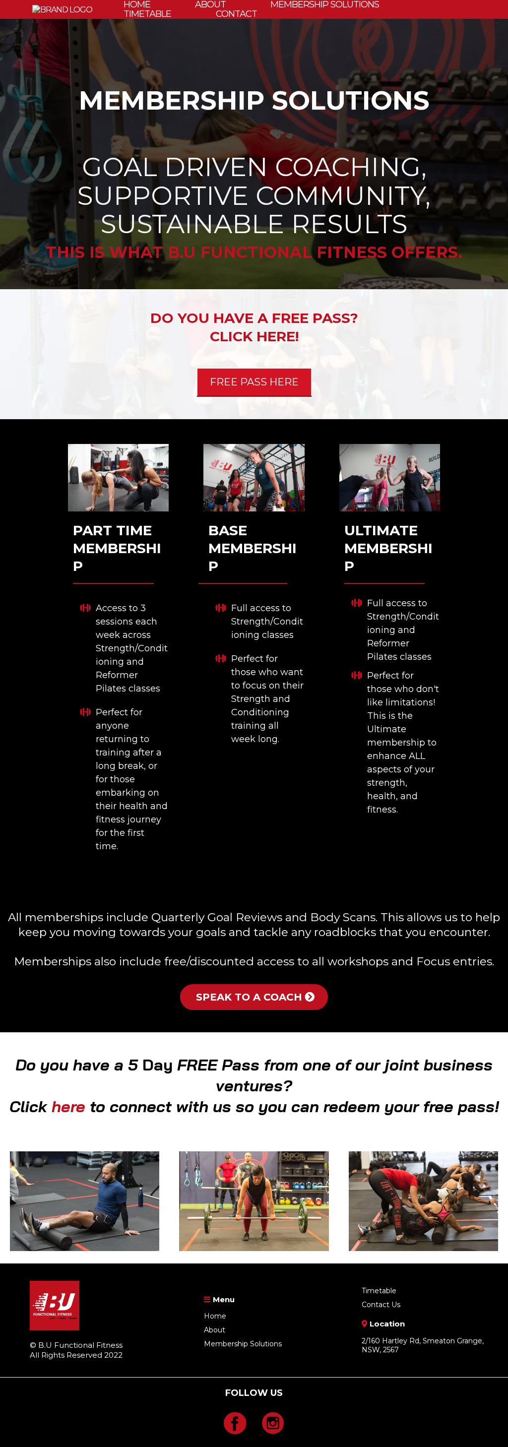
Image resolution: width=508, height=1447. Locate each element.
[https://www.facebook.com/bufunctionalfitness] (235, 1423)
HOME (137, 4)
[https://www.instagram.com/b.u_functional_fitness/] (273, 1423)
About (214, 1329)
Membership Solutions (243, 1343)
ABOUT (210, 4)
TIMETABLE (147, 14)
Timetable (379, 1290)
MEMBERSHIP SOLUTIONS (324, 4)
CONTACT (236, 14)
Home (215, 1316)
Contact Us (381, 1304)
